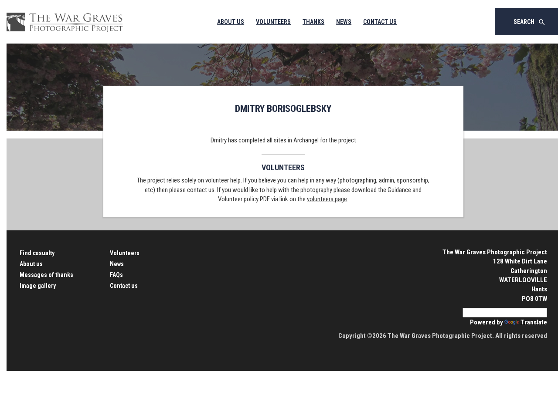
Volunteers (273, 21)
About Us (230, 21)
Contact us (124, 285)
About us (31, 263)
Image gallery (38, 285)
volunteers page (327, 199)
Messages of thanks (46, 274)
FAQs (116, 274)
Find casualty (37, 253)
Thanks (313, 21)
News (343, 21)
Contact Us (380, 21)
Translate (534, 322)
